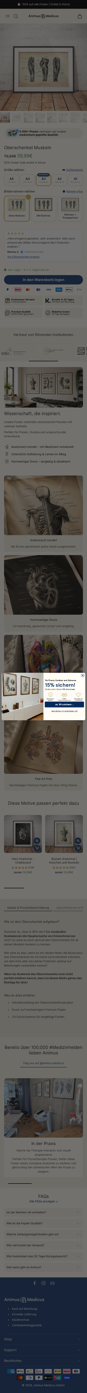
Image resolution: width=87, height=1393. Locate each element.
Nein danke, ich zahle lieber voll (64, 711)
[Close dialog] (82, 675)
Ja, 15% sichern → (64, 704)
